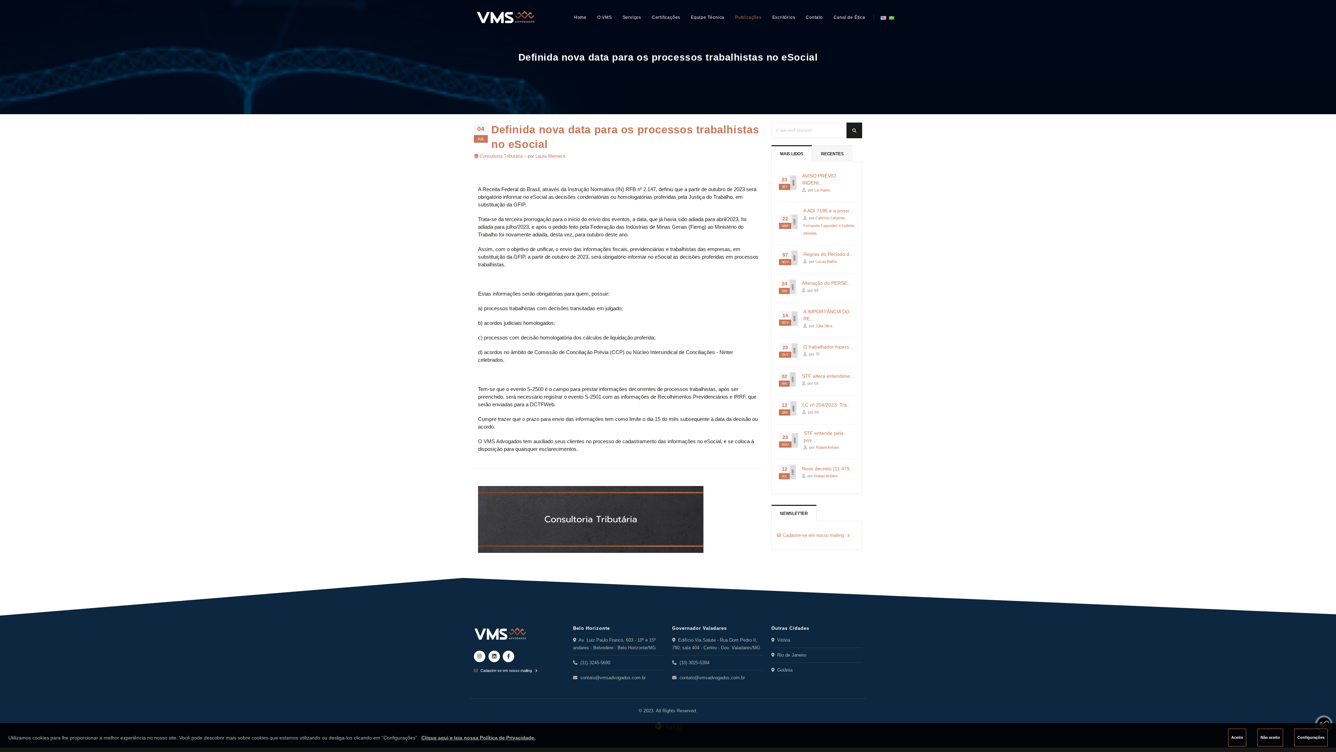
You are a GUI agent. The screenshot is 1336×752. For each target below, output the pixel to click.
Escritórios (783, 17)
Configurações (1311, 737)
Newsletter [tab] (794, 513)
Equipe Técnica (707, 17)
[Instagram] (479, 656)
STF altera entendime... (828, 376)
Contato (814, 17)
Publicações (748, 17)
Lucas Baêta (826, 261)
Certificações (666, 17)
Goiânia (783, 670)
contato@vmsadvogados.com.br (612, 677)
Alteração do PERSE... (826, 283)
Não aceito (1270, 737)
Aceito (1237, 737)
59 (816, 383)
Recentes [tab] (832, 153)
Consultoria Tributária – (504, 156)
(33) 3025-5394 (693, 662)
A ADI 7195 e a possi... (828, 210)
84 (816, 290)
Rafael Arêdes (828, 447)
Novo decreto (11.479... (828, 468)
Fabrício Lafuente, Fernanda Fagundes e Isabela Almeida (828, 225)
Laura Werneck (550, 156)
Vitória (782, 640)
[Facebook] (508, 656)
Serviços (632, 17)
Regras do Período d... (828, 254)
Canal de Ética (849, 17)
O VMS (604, 17)
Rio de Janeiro (790, 655)
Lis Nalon (822, 190)
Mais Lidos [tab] (791, 153)
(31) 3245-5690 (594, 662)
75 (818, 354)
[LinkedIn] (494, 656)
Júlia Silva (824, 326)
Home (580, 17)
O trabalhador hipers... (828, 347)
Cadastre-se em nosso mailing (812, 535)
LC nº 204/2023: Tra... (826, 405)
